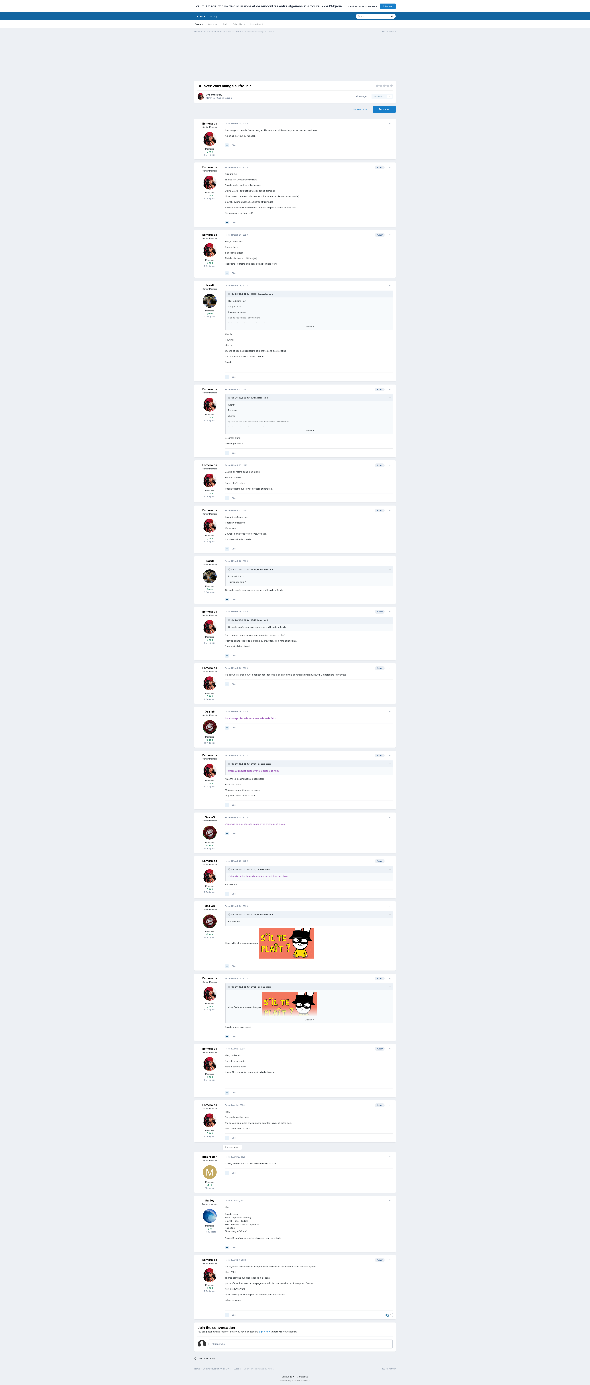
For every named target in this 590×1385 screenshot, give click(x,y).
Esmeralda (215, 94)
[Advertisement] (250, 59)
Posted (236, 123)
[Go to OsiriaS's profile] (210, 727)
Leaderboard (256, 24)
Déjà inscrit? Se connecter (362, 6)
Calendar (212, 24)
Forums (199, 24)
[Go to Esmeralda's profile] (200, 96)
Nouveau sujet (360, 109)
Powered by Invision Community (295, 1380)
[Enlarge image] (286, 943)
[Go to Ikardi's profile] (210, 301)
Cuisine (228, 98)
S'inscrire (387, 6)
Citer (234, 145)
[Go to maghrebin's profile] (210, 1172)
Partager (362, 96)
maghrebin (209, 1156)
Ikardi (210, 285)
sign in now (264, 1331)
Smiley (209, 1200)
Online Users (239, 24)
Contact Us (302, 1376)
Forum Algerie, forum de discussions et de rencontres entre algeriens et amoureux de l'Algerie (268, 6)
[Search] (392, 16)
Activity (213, 16)
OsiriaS (210, 711)
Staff (225, 24)
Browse (201, 16)
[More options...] (390, 124)
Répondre (384, 109)
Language (287, 1376)
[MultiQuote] (227, 145)
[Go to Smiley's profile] (210, 1216)
